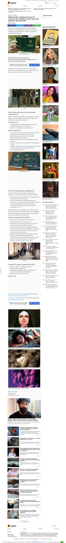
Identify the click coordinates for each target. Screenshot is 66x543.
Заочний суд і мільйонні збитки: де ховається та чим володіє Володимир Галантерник (52, 276)
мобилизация (14, 391)
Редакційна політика (34, 0)
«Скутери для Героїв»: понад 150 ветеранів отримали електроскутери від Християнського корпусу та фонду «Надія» (51, 242)
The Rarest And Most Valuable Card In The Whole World (50, 46)
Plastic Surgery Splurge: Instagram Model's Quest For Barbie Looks (49, 27)
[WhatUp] (37, 25)
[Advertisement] (24, 80)
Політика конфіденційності (43, 0)
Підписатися (35, 64)
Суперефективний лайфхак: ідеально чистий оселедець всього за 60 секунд (20, 12)
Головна (9, 5)
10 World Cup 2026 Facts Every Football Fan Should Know (50, 122)
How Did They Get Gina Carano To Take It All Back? (50, 84)
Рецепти (40, 5)
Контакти (57, 0)
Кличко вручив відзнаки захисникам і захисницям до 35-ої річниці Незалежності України (51, 222)
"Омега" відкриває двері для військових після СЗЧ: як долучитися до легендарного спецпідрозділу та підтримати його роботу (51, 265)
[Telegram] (20, 25)
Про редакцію (28, 0)
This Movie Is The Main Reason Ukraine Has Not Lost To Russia (50, 198)
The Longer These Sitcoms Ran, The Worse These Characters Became (50, 179)
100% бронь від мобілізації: (15, 293)
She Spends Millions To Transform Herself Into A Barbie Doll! (49, 65)
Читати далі (24, 521)
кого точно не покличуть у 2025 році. (17, 295)
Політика (57, 5)
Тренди (24, 5)
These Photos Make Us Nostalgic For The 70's (51, 160)
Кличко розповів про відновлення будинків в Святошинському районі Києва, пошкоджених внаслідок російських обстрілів (51, 206)
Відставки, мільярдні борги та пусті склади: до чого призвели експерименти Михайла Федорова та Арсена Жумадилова (51, 286)
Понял (62, 542)
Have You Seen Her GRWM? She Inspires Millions (50, 103)
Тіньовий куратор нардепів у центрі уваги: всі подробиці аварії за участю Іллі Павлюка (51, 247)
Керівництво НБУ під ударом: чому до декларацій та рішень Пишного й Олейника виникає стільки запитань (19, 9)
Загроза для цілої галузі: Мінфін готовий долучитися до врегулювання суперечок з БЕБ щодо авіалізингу (51, 252)
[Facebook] (11, 25)
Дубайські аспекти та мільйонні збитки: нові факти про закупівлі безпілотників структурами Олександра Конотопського (51, 271)
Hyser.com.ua (30, 533)
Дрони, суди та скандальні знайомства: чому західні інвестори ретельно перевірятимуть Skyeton (50, 212)
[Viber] (28, 25)
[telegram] (54, 3)
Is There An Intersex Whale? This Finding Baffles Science (49, 141)
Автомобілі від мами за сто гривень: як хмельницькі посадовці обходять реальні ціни (51, 281)
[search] (58, 3)
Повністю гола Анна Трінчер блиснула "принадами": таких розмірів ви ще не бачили (44, 9)
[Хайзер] (11, 3)
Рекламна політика (51, 0)
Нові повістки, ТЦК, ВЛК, (14, 297)
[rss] (53, 3)
